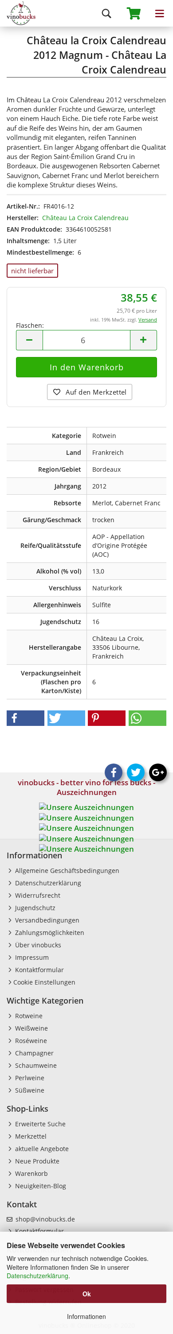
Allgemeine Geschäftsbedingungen (66, 870)
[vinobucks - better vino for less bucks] (17, 13)
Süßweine (28, 1090)
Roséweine (30, 1040)
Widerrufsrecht (36, 895)
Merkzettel (30, 1136)
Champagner (33, 1053)
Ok (87, 1293)
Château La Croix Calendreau (85, 217)
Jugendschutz (34, 908)
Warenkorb (30, 1173)
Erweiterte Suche (39, 1124)
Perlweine (28, 1078)
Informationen (86, 1316)
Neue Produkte (36, 1161)
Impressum (31, 957)
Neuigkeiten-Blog (39, 1186)
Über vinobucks (37, 945)
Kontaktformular (38, 970)
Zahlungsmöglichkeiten (48, 932)
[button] (25, 718)
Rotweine (28, 1016)
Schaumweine (35, 1065)
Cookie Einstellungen (44, 982)
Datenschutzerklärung (37, 1275)
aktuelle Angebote (41, 1148)
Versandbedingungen (46, 920)
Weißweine (30, 1028)
